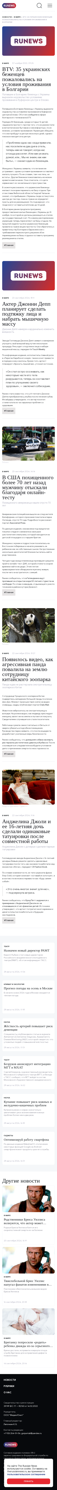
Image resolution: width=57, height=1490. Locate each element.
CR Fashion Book (39, 867)
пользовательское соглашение (26, 1474)
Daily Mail (44, 705)
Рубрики (9, 1386)
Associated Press (17, 523)
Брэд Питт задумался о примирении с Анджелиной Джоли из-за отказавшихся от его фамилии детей (25, 903)
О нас (7, 1392)
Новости (7, 17)
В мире (17, 17)
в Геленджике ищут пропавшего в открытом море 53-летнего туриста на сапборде (28, 581)
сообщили (32, 114)
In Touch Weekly (37, 349)
